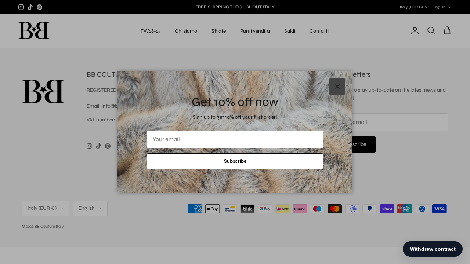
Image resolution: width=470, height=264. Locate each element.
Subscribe (235, 161)
